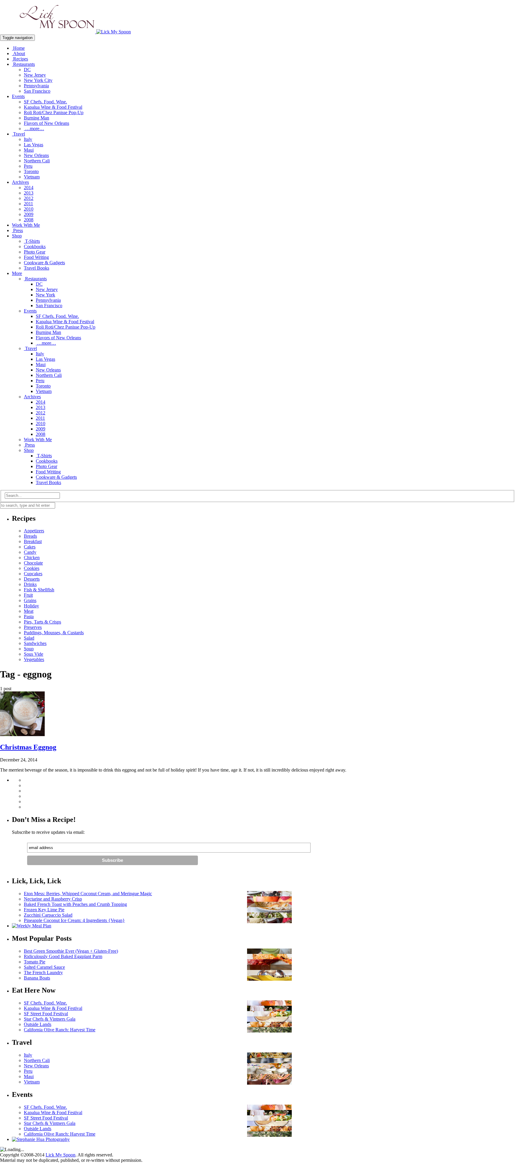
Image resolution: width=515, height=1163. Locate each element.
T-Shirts (32, 241)
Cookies (31, 568)
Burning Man (36, 117)
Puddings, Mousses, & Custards (54, 632)
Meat (28, 611)
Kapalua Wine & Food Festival (53, 107)
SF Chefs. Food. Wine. (45, 101)
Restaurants (23, 64)
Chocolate (33, 562)
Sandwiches (35, 643)
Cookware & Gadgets (44, 262)
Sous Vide (33, 654)
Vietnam (32, 176)
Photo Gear (34, 251)
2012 (28, 198)
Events (18, 96)
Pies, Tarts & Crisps (42, 621)
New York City (38, 80)
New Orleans (36, 155)
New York (45, 294)
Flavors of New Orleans (46, 123)
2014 (28, 187)
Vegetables (34, 659)
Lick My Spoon (60, 1154)
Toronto (31, 171)
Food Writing (36, 257)
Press (17, 230)
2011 (28, 203)
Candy (30, 552)
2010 (28, 209)
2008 (28, 219)
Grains (30, 600)
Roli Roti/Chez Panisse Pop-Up (53, 112)
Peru (28, 166)
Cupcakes (33, 573)
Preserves (33, 627)
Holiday (31, 605)
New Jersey (35, 74)
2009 (28, 214)
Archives (20, 182)
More (17, 273)
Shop (17, 235)
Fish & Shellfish (39, 589)
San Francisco (37, 91)
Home (18, 48)
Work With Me (26, 225)
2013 (28, 192)
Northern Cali (37, 160)
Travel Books (36, 267)
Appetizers (34, 530)
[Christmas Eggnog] (22, 734)
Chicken (32, 557)
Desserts (32, 579)
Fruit (28, 595)
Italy (28, 139)
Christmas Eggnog (28, 747)
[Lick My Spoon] (65, 31)
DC (27, 69)
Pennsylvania (36, 85)
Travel (18, 133)
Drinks (30, 584)
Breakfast (33, 541)
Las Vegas (33, 144)
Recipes (20, 58)
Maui (29, 150)
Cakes (29, 546)
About (18, 53)
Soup (29, 648)
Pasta (29, 616)
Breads (30, 536)
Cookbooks (35, 246)
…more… (34, 128)
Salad (29, 637)
